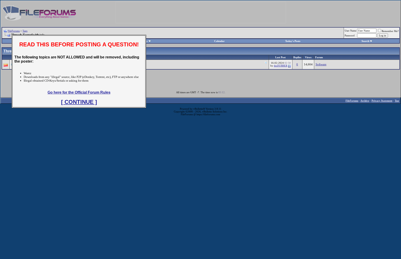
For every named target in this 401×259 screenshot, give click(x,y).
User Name (350, 30)
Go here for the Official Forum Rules (79, 92)
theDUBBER (280, 65)
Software (321, 64)
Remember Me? (390, 31)
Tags (25, 30)
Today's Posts (292, 41)
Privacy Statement (382, 100)
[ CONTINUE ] (79, 102)
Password (350, 35)
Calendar (219, 41)
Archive (364, 100)
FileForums (14, 30)
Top (397, 100)
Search (365, 41)
